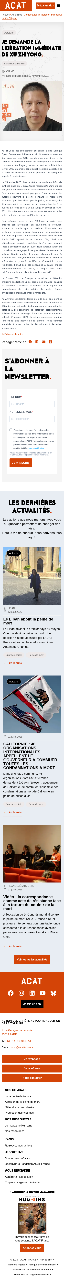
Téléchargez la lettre (12, 334)
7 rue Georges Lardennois (17, 1030)
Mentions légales (16, 1264)
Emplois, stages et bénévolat (22, 1182)
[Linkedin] (32, 993)
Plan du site (46, 1259)
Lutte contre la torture (18, 1096)
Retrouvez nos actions (18, 1145)
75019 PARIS (10, 1034)
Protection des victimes (19, 1112)
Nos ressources (14, 1131)
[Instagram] (21, 993)
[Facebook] (11, 993)
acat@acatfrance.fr (22, 1047)
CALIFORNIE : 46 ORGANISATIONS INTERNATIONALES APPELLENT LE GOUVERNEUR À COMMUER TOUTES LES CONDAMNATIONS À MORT (30, 756)
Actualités (16, 14)
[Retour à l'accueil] (32, 981)
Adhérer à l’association (19, 1176)
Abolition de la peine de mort (22, 1101)
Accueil (6, 14)
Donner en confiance (17, 1158)
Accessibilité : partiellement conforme (31, 1269)
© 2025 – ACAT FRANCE (23, 1259)
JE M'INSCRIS (21, 462)
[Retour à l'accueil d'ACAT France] (16, 5)
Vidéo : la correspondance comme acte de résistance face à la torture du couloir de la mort (32, 903)
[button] (30, 341)
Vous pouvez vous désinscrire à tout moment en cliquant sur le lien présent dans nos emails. (31, 454)
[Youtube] (43, 993)
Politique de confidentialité (42, 1264)
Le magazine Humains (18, 1125)
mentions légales (36, 448)
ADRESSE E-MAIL (21, 412)
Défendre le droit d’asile (19, 1107)
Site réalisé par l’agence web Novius (32, 1274)
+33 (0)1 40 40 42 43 (19, 1041)
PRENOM (15, 397)
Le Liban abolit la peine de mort (28, 621)
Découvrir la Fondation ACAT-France (27, 1163)
